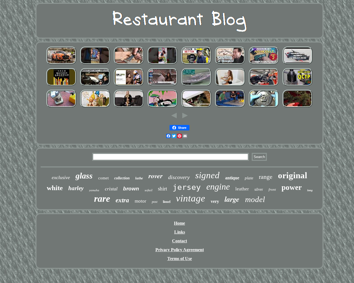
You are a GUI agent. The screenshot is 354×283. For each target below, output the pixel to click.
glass (84, 175)
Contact (179, 241)
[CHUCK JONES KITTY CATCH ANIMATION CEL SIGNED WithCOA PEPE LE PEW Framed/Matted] (162, 107)
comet (103, 178)
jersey (187, 187)
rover (156, 175)
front (272, 189)
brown (131, 189)
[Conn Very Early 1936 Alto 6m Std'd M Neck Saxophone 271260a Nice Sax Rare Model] (129, 107)
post (154, 202)
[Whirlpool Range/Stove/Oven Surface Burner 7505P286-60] (196, 107)
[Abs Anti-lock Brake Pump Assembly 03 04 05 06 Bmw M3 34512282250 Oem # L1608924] (264, 64)
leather (242, 189)
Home (179, 223)
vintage (190, 198)
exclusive (61, 177)
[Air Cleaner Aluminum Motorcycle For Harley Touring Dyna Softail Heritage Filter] (264, 85)
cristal (111, 189)
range (265, 176)
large (232, 199)
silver (258, 189)
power (292, 187)
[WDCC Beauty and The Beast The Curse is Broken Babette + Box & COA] (95, 107)
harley (76, 188)
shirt (162, 189)
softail (148, 190)
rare (102, 198)
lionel (166, 202)
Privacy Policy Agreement (179, 249)
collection (122, 178)
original (292, 175)
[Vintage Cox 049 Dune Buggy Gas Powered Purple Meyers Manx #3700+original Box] (297, 64)
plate (249, 178)
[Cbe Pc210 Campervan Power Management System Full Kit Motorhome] (230, 85)
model (255, 199)
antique (232, 177)
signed (207, 175)
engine (218, 187)
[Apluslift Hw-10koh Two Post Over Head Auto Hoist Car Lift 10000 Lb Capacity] (230, 107)
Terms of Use (179, 258)
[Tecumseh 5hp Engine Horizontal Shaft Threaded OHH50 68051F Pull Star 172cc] (264, 107)
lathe (139, 178)
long (310, 190)
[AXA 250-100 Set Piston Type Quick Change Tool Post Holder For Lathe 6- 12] (297, 85)
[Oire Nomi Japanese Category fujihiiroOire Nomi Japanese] (129, 64)
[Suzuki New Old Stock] (196, 85)
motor (140, 201)
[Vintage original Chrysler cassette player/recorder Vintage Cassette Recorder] (95, 64)
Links (179, 232)
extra (122, 200)
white (55, 188)
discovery (179, 177)
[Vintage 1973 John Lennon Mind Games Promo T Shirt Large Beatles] (129, 85)
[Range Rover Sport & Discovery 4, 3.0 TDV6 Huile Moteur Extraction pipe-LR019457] (95, 85)
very (215, 201)
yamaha (94, 190)
